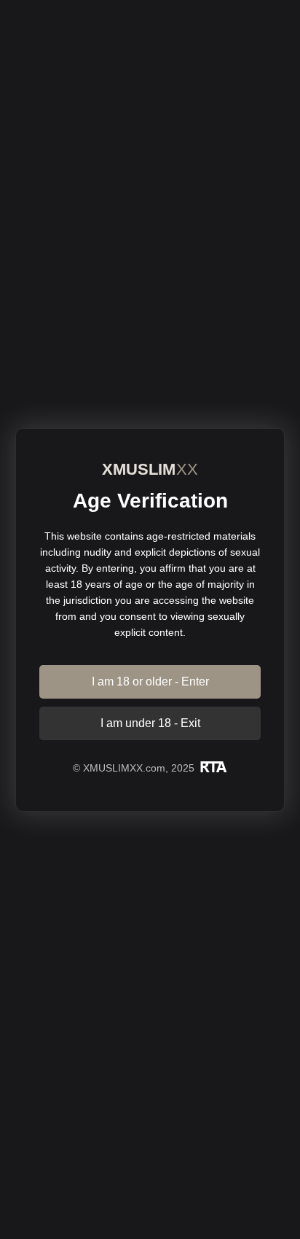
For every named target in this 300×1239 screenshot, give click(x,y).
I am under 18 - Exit (150, 723)
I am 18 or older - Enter (150, 681)
